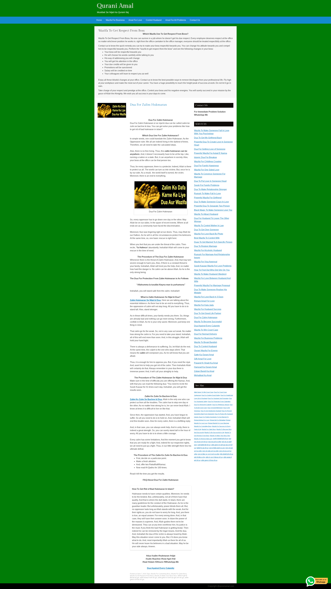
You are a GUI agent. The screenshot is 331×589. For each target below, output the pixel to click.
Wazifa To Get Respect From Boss (142, 576)
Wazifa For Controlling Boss (160, 574)
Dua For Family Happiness (206, 166)
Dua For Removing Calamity (203, 404)
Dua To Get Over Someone (206, 230)
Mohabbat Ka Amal (203, 375)
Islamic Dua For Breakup (205, 157)
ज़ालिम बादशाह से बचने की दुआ (148, 578)
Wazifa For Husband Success (207, 309)
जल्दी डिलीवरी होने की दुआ (204, 445)
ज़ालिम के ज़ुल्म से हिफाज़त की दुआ (214, 457)
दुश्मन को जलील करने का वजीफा (210, 451)
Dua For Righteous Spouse (220, 404)
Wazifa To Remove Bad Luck (203, 438)
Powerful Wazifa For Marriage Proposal (212, 285)
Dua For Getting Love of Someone (209, 149)
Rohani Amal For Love (204, 301)
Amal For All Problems (175, 20)
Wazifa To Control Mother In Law (209, 225)
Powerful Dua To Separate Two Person (212, 206)
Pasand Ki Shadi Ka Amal (206, 363)
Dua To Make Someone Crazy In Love (211, 202)
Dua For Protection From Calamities (219, 401)
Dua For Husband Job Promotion (218, 398)
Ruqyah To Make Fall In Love (207, 193)
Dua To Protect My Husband (224, 414)
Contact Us (195, 20)
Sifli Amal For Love (202, 359)
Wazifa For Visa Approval (205, 262)
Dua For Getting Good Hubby (211, 395)
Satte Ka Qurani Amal (204, 355)
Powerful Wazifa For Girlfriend (207, 198)
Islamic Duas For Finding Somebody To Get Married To (211, 417)
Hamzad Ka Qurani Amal (205, 367)
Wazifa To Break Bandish (205, 342)
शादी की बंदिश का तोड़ (199, 457)
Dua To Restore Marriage (205, 246)
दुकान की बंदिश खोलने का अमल (217, 448)
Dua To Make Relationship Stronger (210, 189)
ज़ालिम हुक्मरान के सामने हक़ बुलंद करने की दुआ (171, 578)
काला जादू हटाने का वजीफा (214, 442)
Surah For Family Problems (206, 185)
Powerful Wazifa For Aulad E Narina (210, 153)
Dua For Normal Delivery (205, 334)
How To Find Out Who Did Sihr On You (212, 270)
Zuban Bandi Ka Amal (204, 371)
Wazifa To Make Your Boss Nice (166, 576)
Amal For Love (135, 20)
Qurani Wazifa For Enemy (206, 350)
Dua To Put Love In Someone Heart (210, 181)
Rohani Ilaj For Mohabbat (217, 420)
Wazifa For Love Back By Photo (208, 234)
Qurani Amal (115, 6)
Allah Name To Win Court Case (203, 392)
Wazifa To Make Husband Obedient (210, 274)
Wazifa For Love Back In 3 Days (208, 297)
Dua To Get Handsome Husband (211, 411)
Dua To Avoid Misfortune (215, 407)
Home (99, 20)
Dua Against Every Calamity (207, 326)
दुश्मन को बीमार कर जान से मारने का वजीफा (208, 454)
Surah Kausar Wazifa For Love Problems (212, 266)
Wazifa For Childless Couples (207, 161)
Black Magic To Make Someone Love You (213, 210)
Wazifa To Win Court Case (206, 330)
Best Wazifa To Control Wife (207, 238)
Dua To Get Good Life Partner (207, 313)
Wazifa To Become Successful (208, 322)
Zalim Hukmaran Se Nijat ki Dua (145, 300)
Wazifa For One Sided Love (206, 170)
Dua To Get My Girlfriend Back (208, 138)
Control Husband (153, 20)
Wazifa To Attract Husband (206, 214)
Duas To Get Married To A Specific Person (213, 242)
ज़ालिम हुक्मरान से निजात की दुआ (209, 460)
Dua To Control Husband (205, 346)
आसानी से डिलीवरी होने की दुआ (220, 438)
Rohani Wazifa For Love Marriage (218, 423)
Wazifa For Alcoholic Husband (208, 250)
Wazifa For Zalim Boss (179, 574)
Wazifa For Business (115, 20)
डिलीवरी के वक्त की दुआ (203, 448)
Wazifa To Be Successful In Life (214, 432)
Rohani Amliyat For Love (201, 420)
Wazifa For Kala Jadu (204, 305)
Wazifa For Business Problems (208, 338)
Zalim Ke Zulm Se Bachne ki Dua (146, 399)
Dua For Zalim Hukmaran (148, 105)
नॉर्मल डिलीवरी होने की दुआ (226, 454)
